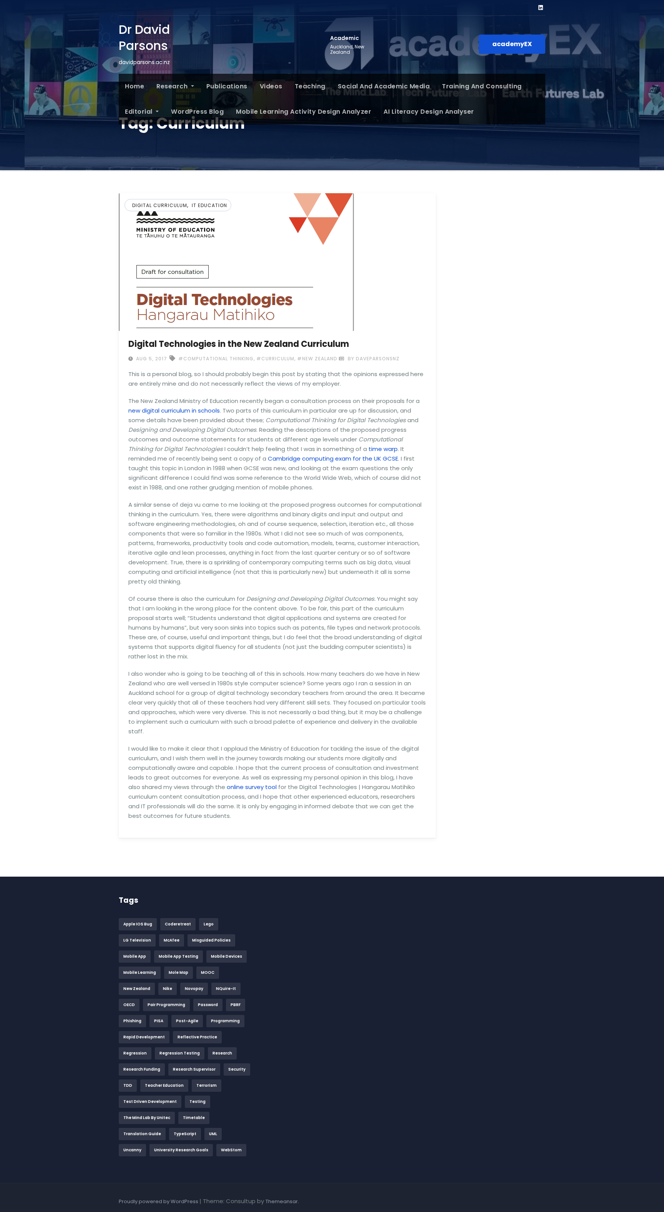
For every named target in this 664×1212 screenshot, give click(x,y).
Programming (225, 1021)
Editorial (139, 111)
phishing (132, 1021)
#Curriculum (275, 358)
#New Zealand (317, 358)
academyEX (512, 44)
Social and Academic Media (384, 86)
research (222, 1053)
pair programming (166, 1005)
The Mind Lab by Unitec (146, 1118)
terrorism (206, 1085)
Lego (209, 924)
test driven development (150, 1101)
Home (134, 86)
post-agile (187, 1021)
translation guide (142, 1134)
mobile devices (226, 956)
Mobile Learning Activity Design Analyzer (303, 111)
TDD (127, 1085)
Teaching (310, 86)
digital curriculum (159, 205)
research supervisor (194, 1069)
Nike (167, 988)
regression (135, 1053)
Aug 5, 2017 (150, 358)
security (237, 1069)
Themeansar (282, 1201)
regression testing (179, 1053)
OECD (129, 1005)
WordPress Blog (197, 111)
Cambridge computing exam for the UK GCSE (333, 458)
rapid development (144, 1037)
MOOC (207, 972)
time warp (383, 449)
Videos (271, 86)
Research (172, 86)
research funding (141, 1069)
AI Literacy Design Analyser (428, 111)
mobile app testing (178, 956)
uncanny (132, 1150)
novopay (194, 988)
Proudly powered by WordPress (159, 1201)
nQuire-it (226, 988)
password (208, 1005)
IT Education (209, 205)
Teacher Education (164, 1085)
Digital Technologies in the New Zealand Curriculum (238, 344)
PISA (158, 1021)
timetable (194, 1118)
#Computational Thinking (216, 358)
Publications (226, 86)
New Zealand (136, 988)
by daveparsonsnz (373, 358)
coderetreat (178, 924)
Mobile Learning (139, 972)
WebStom (231, 1150)
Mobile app (134, 956)
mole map (178, 972)
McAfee (171, 940)
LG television (137, 940)
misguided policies (211, 940)
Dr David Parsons (144, 37)
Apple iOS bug (137, 924)
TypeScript (185, 1134)
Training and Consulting (482, 86)
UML (213, 1134)
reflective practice (197, 1037)
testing (197, 1101)
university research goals (181, 1150)
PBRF (236, 1005)
